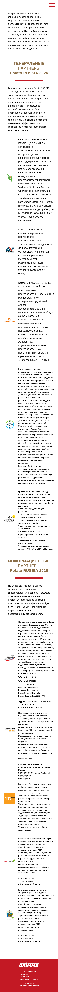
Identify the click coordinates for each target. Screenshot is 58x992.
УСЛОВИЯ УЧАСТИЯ (25, 975)
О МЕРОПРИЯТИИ (29, 972)
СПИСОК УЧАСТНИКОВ (29, 980)
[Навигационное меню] (52, 5)
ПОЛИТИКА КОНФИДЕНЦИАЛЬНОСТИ (29, 984)
